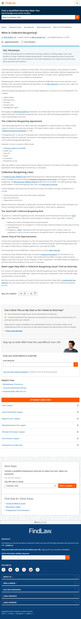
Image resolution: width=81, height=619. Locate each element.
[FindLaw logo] (11, 3)
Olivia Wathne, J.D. (10, 37)
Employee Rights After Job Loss (14, 391)
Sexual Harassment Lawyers (12, 412)
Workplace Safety (13, 507)
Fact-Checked (29, 42)
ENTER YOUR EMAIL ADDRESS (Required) (15, 553)
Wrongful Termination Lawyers (13, 432)
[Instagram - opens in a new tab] (24, 570)
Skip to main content (40, 2)
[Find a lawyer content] (77, 583)
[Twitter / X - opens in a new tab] (17, 570)
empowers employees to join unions (43, 179)
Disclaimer (19, 613)
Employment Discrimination (18, 510)
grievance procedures (49, 254)
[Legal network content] (77, 602)
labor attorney (52, 84)
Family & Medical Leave (15, 503)
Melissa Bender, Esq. (38, 37)
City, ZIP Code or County (14, 482)
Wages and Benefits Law (44, 27)
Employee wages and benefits (14, 148)
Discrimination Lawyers (10, 438)
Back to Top (42, 522)
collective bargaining (20, 112)
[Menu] (3, 3)
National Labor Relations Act (15, 177)
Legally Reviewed (11, 42)
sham (19, 230)
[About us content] (77, 577)
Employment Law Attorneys (12, 445)
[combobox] (31, 486)
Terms (4, 613)
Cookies (28, 613)
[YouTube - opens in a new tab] (10, 570)
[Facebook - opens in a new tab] (3, 570)
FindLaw (3, 27)
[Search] (77, 3)
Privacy (11, 613)
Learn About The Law (15, 27)
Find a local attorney (14, 331)
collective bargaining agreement (14, 131)
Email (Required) (8, 360)
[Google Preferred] (38, 570)
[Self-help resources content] (77, 590)
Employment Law (29, 27)
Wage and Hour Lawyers (11, 419)
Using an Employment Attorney (14, 388)
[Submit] (75, 364)
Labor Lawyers (7, 405)
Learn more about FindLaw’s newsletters (15, 372)
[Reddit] (31, 570)
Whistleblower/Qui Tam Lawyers (14, 425)
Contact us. (9, 545)
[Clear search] (55, 486)
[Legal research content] (77, 596)
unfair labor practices (49, 184)
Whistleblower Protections (13, 384)
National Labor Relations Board (25, 182)
